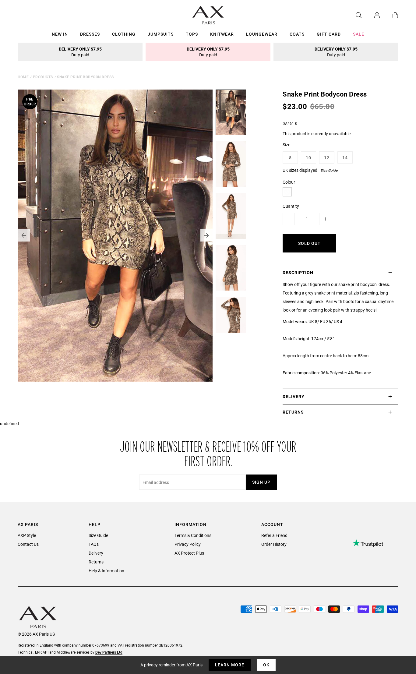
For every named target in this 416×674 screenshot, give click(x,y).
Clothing (124, 34)
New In (60, 34)
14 (345, 158)
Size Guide (328, 170)
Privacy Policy (188, 544)
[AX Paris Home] (208, 15)
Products (43, 76)
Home (23, 76)
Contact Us (28, 544)
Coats (297, 34)
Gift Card (329, 34)
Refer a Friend (274, 535)
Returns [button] (293, 412)
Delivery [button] (294, 396)
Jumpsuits (161, 34)
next (206, 235)
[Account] (371, 15)
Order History (274, 544)
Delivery (96, 553)
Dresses (90, 34)
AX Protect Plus (189, 553)
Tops (192, 34)
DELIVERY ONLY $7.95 (80, 52)
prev (24, 235)
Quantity (291, 206)
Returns (96, 562)
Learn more (229, 665)
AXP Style (27, 535)
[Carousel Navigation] (115, 235)
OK (266, 665)
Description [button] (298, 272)
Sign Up (261, 482)
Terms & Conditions (193, 535)
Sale (358, 34)
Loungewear (261, 34)
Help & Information (106, 570)
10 (308, 158)
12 (327, 158)
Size (286, 144)
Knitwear (222, 34)
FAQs (94, 544)
